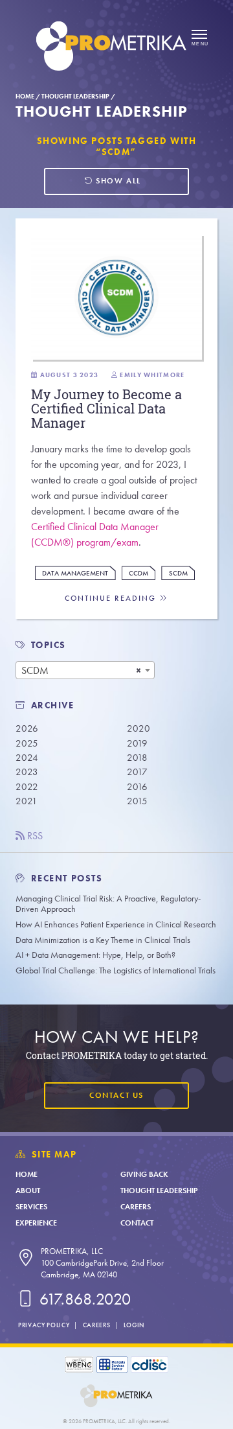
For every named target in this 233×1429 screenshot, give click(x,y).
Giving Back (144, 1174)
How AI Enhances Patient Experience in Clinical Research (116, 924)
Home (25, 96)
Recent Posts (65, 878)
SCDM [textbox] (35, 670)
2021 (27, 801)
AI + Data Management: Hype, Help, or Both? (95, 954)
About (28, 1190)
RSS (34, 835)
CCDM (138, 573)
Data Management (75, 573)
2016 (137, 786)
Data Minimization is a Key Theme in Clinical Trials (103, 940)
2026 (27, 728)
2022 (27, 786)
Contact (136, 1223)
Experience (36, 1223)
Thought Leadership (75, 96)
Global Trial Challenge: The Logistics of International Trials (116, 970)
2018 (137, 757)
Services (31, 1207)
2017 (137, 771)
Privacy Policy (43, 1325)
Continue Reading (112, 598)
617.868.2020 (83, 1299)
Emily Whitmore (152, 375)
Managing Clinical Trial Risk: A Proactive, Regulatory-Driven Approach (108, 903)
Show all (117, 181)
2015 (137, 801)
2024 (27, 757)
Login (134, 1325)
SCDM (178, 573)
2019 (137, 743)
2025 (27, 743)
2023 (27, 771)
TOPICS (49, 645)
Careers (135, 1207)
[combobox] (85, 670)
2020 (138, 728)
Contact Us (116, 1095)
